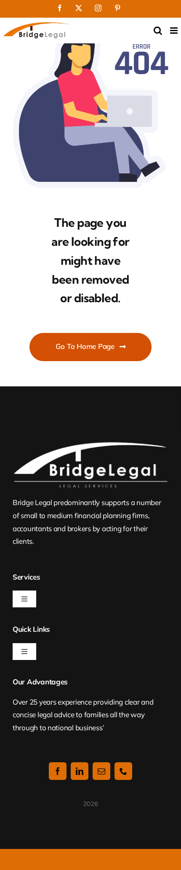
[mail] (101, 771)
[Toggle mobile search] (158, 30)
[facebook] (58, 771)
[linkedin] (79, 771)
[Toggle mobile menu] (174, 30)
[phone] (123, 771)
